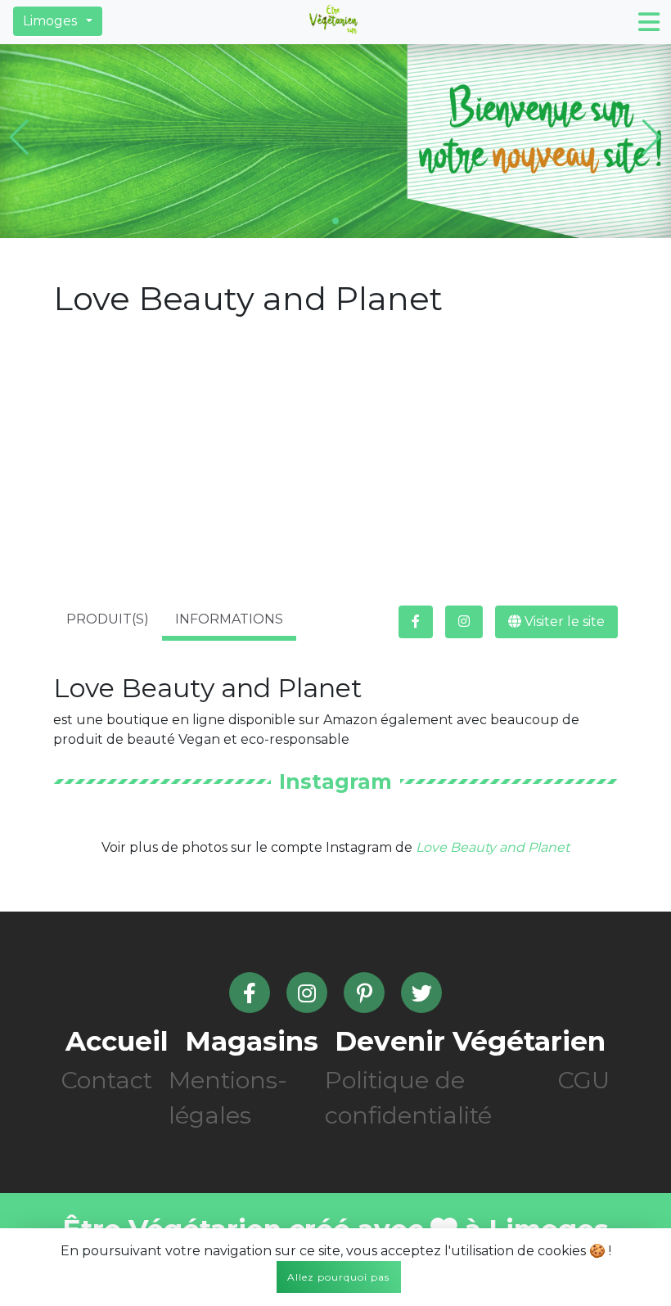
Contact (106, 1079)
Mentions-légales (228, 1097)
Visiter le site (563, 621)
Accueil (117, 1041)
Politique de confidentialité (408, 1097)
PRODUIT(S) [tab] (107, 619)
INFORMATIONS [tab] (229, 619)
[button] (57, 21)
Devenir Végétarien (470, 1041)
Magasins (251, 1041)
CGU (584, 1079)
